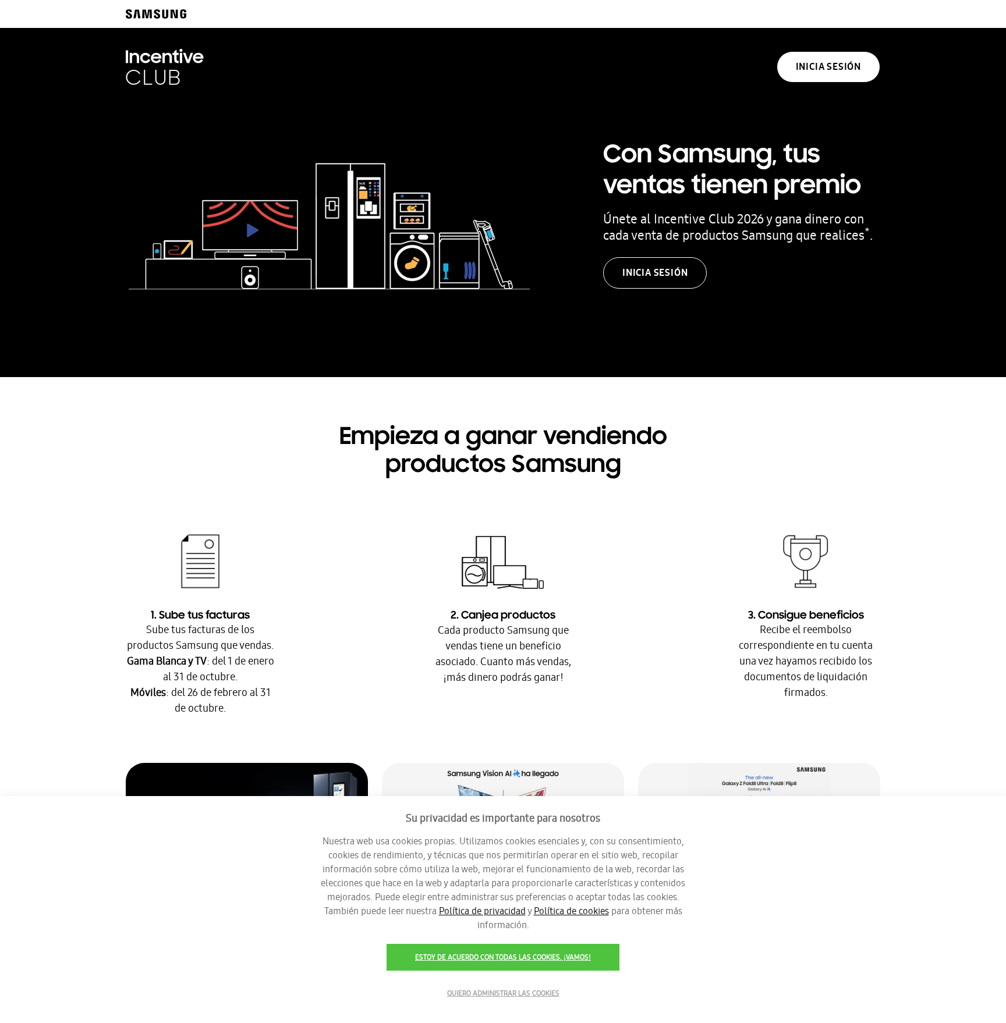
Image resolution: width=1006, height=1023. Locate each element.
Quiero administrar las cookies (503, 993)
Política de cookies (571, 911)
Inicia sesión (828, 67)
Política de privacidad (482, 911)
